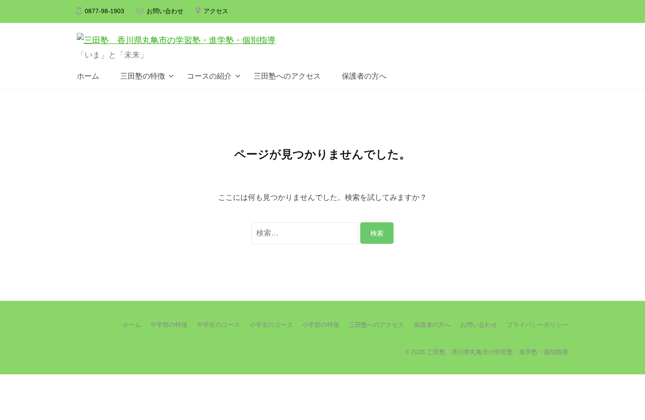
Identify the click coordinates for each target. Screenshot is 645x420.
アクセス (216, 11)
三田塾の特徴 (141, 76)
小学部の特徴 (320, 324)
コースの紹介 (209, 76)
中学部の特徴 (168, 324)
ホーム (88, 76)
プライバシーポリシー (537, 324)
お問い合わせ (165, 11)
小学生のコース (271, 324)
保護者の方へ (363, 76)
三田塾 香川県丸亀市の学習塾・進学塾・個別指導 (497, 351)
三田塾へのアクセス (287, 76)
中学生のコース (218, 324)
